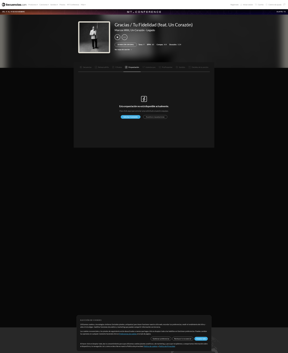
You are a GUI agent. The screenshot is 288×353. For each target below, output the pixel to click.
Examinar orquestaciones (155, 117)
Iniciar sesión (248, 4)
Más (82, 4)
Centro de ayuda (275, 4)
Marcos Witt (122, 30)
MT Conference (73, 4)
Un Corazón (137, 30)
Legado (150, 30)
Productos (32, 4)
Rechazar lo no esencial (182, 339)
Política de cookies (150, 346)
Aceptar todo (201, 339)
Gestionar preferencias (161, 339)
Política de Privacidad (167, 346)
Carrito (261, 4)
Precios (62, 4)
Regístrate (234, 4)
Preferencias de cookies (128, 334)
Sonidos (53, 4)
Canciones (43, 4)
